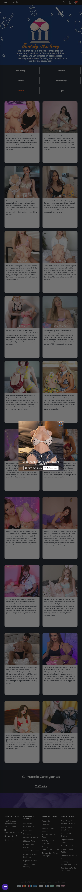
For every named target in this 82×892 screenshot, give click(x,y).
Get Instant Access (51, 468)
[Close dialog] (60, 424)
